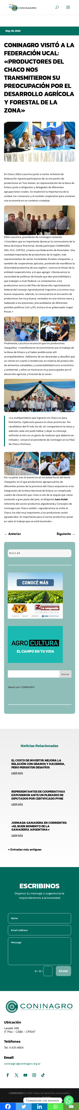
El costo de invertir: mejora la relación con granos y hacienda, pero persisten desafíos (38, 764)
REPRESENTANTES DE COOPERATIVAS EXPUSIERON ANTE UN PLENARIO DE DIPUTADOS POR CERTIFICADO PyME (38, 795)
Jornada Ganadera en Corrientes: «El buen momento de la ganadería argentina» (39, 826)
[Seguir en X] (16, 1075)
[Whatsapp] (69, 1100)
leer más (17, 773)
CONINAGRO (16, 1093)
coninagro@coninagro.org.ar (22, 1063)
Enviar (63, 971)
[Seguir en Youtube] (25, 1075)
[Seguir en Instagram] (34, 1075)
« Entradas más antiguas (25, 849)
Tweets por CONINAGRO (21, 687)
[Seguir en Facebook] (7, 1075)
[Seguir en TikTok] (43, 1075)
